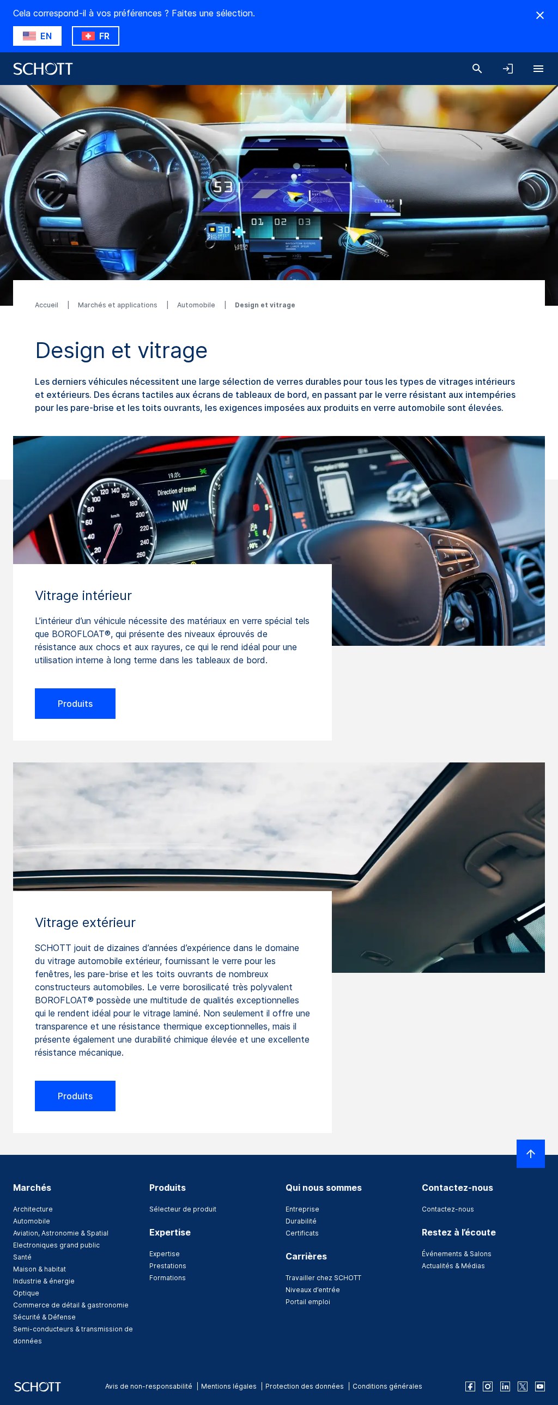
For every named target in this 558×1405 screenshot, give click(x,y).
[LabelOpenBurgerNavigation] (538, 68)
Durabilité (301, 1221)
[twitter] (522, 1386)
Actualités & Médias (453, 1266)
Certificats (302, 1233)
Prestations (167, 1266)
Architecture (33, 1209)
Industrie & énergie (44, 1281)
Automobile (197, 305)
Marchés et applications (118, 305)
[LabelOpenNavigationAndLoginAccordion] (507, 68)
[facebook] (470, 1386)
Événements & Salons (457, 1254)
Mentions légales (229, 1386)
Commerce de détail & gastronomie (71, 1305)
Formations (167, 1278)
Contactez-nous (448, 1209)
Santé (22, 1257)
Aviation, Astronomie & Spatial (60, 1233)
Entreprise (302, 1209)
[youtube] (540, 1386)
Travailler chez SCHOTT (323, 1278)
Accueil (47, 305)
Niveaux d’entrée (313, 1290)
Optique (26, 1293)
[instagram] (488, 1386)
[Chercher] (477, 68)
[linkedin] (505, 1386)
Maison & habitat (39, 1269)
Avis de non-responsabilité (148, 1386)
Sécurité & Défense (44, 1317)
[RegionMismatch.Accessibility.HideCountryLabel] (540, 15)
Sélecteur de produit (182, 1209)
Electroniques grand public (56, 1245)
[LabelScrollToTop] (531, 1154)
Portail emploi (308, 1302)
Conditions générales (387, 1386)
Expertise (164, 1254)
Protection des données (304, 1386)
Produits (75, 703)
